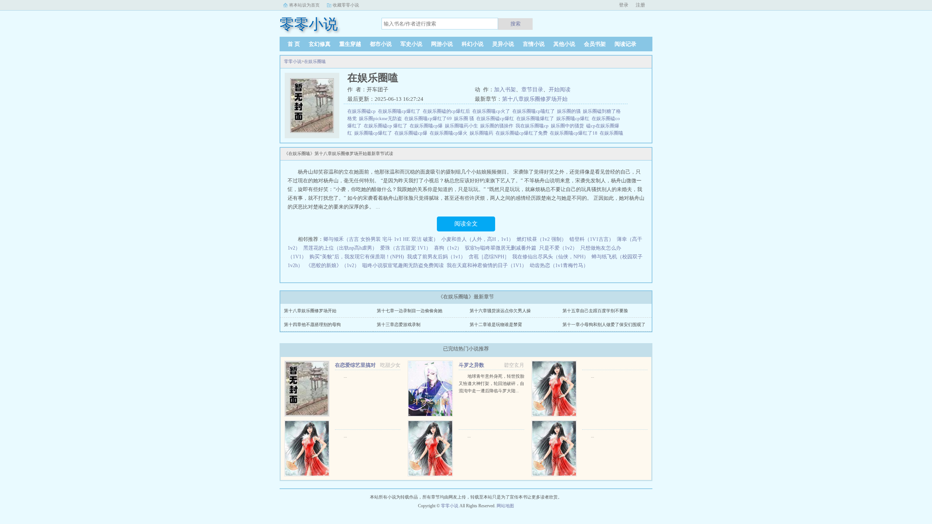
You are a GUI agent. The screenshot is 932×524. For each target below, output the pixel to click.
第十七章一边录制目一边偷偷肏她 (409, 310)
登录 (623, 5)
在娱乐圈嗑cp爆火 (450, 133)
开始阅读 (559, 89)
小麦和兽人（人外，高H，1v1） (477, 239)
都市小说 (381, 44)
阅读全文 (466, 224)
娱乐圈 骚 (465, 118)
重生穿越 (350, 44)
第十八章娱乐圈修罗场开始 (535, 99)
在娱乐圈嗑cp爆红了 (400, 111)
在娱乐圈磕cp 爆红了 (387, 125)
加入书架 (505, 89)
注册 (640, 5)
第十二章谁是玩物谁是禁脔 (496, 324)
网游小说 (442, 44)
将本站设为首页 (304, 5)
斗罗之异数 (471, 365)
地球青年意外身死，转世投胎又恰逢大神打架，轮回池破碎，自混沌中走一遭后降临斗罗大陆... (491, 383)
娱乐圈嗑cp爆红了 (374, 133)
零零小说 (292, 61)
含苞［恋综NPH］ (489, 256)
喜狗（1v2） (448, 248)
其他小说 (564, 44)
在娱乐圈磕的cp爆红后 (447, 111)
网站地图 (505, 505)
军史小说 (411, 44)
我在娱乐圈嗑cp (533, 125)
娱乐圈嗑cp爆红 (574, 118)
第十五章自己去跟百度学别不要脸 (595, 310)
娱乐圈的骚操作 (498, 125)
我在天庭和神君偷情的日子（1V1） (487, 265)
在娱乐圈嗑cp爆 (427, 125)
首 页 (294, 44)
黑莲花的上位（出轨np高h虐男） (340, 248)
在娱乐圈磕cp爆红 (496, 118)
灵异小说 (503, 44)
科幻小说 (472, 44)
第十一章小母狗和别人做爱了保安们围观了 (603, 324)
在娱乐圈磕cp (362, 111)
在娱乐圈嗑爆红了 (536, 118)
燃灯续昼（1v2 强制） (541, 239)
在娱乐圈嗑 (315, 61)
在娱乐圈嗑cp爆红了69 (429, 118)
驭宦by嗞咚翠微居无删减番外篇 (500, 248)
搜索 (515, 24)
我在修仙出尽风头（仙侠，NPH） (550, 256)
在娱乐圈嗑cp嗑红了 (534, 111)
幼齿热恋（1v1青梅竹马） (559, 265)
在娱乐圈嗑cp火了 (492, 111)
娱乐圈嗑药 (482, 133)
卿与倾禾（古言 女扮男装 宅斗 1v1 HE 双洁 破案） (380, 239)
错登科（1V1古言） (591, 239)
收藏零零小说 (346, 5)
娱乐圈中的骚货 (568, 125)
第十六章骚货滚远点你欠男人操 (500, 310)
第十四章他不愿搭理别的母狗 (312, 324)
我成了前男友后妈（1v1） (436, 256)
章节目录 (532, 89)
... (345, 376)
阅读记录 (625, 44)
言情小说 (534, 44)
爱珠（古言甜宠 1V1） (405, 248)
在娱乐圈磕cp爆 (412, 133)
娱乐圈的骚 (570, 111)
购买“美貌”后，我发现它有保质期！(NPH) (356, 256)
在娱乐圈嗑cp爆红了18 (575, 133)
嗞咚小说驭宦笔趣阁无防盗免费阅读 (403, 265)
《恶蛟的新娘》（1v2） (332, 265)
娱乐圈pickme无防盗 (381, 118)
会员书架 (595, 44)
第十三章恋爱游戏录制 (398, 324)
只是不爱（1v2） (558, 248)
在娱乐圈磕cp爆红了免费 (522, 133)
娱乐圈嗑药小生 (462, 125)
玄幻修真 (320, 44)
